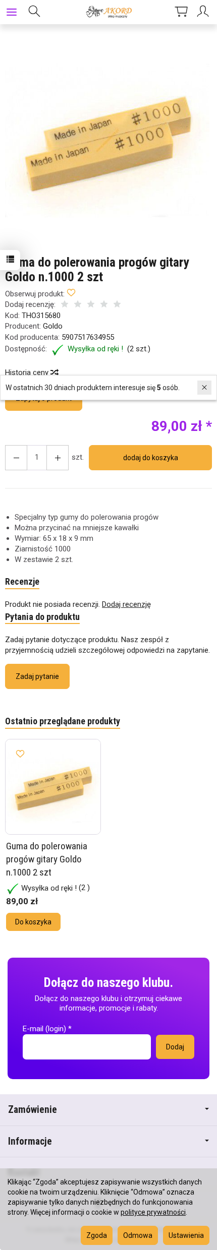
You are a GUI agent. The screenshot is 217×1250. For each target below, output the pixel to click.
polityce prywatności (153, 1212)
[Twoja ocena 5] (117, 305)
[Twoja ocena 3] (90, 305)
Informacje (30, 1141)
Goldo (53, 326)
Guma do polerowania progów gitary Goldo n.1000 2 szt (46, 859)
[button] (107, 140)
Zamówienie (32, 1109)
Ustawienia (186, 1235)
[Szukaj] (34, 12)
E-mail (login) (44, 1028)
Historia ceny (27, 372)
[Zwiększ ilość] (16, 457)
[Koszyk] (181, 12)
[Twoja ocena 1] (64, 305)
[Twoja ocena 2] (77, 305)
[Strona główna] (108, 12)
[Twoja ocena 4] (104, 305)
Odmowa (137, 1235)
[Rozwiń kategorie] (11, 12)
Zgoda (96, 1235)
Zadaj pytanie (37, 676)
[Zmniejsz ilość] (57, 457)
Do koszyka (33, 922)
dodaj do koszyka (150, 458)
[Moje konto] (204, 12)
